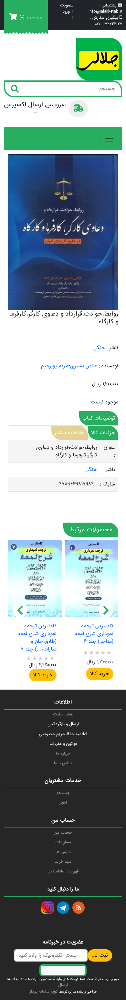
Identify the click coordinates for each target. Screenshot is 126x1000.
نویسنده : (108, 366)
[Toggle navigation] (109, 138)
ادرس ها (63, 852)
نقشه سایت (63, 714)
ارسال (63, 985)
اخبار (63, 802)
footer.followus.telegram (63, 907)
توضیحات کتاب (98, 418)
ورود (66, 12)
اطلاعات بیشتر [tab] (70, 433)
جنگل (99, 348)
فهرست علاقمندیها (63, 871)
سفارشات (63, 842)
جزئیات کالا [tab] (103, 433)
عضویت (66, 6)
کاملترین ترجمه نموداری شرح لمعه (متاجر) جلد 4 (94, 633)
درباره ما (63, 753)
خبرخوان (78, 907)
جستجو (63, 792)
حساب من (63, 832)
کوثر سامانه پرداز (43, 991)
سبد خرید (63, 861)
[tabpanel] (63, 466)
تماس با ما (63, 763)
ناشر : (112, 348)
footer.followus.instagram (47, 907)
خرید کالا (42, 675)
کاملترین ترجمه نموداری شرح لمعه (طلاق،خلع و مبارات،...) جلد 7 (37, 637)
